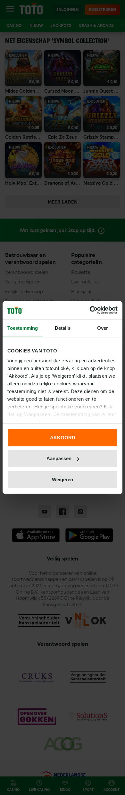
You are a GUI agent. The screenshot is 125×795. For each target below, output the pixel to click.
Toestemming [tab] (22, 327)
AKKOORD (62, 437)
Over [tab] (102, 327)
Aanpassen (58, 458)
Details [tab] (63, 327)
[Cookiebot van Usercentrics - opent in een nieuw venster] (90, 310)
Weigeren (62, 479)
